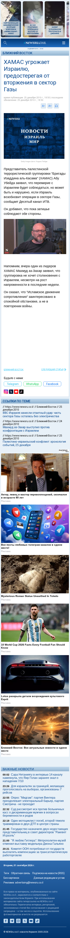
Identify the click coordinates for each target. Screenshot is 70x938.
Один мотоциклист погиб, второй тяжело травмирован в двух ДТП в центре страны (34, 822)
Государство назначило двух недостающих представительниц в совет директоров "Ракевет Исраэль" (35, 832)
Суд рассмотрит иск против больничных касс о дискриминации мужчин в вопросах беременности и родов (33, 812)
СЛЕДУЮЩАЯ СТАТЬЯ (52, 369)
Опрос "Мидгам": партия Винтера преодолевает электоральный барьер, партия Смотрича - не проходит (33, 801)
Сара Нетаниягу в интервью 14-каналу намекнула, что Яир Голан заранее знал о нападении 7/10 (32, 778)
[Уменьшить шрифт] (43, 106)
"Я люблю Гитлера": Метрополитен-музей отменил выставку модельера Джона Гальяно (34, 842)
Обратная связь (20, 873)
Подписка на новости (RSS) (48, 873)
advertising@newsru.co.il (29, 882)
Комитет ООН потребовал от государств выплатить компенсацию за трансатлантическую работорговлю (35, 852)
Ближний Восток (17, 53)
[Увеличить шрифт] (50, 106)
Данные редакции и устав (49, 877)
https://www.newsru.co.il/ (19, 406)
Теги (6, 873)
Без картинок (11, 877)
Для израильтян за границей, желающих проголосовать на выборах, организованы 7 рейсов (33, 789)
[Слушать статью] (60, 106)
